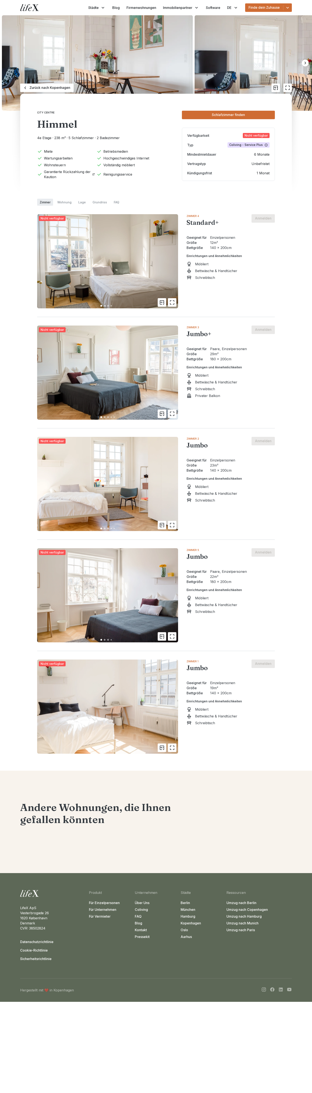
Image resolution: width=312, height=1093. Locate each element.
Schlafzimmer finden (228, 115)
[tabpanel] (156, 480)
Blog (116, 8)
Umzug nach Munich (242, 923)
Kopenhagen (191, 923)
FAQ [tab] (116, 202)
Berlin (185, 903)
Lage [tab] (82, 202)
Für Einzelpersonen (104, 903)
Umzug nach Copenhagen (247, 909)
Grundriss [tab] (100, 202)
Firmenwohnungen (141, 8)
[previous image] (42, 261)
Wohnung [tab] (64, 202)
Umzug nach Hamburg (244, 916)
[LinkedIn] (280, 990)
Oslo (184, 930)
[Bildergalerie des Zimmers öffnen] (172, 302)
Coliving (141, 909)
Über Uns (142, 903)
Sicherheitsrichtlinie (36, 959)
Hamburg (188, 916)
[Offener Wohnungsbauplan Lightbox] (275, 88)
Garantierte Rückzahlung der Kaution (67, 174)
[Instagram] (263, 990)
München (188, 909)
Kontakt (141, 930)
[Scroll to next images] (305, 63)
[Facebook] (272, 990)
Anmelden (263, 218)
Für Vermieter (100, 916)
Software (213, 8)
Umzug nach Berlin (241, 903)
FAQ (138, 916)
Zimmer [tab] (45, 202)
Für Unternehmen (102, 909)
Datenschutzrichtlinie (36, 942)
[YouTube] (289, 990)
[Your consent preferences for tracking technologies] (305, 1086)
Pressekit (142, 937)
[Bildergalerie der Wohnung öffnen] (287, 88)
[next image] (173, 261)
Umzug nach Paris (240, 930)
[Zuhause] (53, 893)
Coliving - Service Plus (246, 145)
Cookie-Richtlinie (34, 950)
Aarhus (186, 937)
